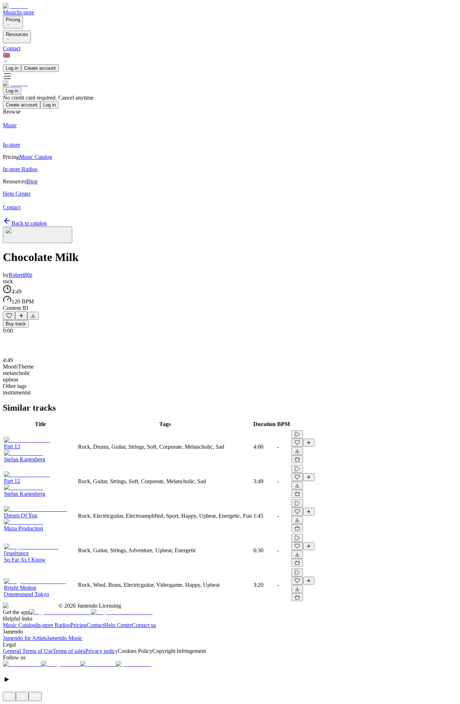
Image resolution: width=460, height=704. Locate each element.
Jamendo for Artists (25, 638)
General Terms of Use (28, 651)
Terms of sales (69, 651)
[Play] (37, 235)
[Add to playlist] (21, 315)
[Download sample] (33, 316)
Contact (11, 48)
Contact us (144, 625)
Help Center (118, 625)
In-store (25, 12)
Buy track (16, 323)
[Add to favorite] (9, 315)
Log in (12, 68)
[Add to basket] (297, 459)
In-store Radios (53, 625)
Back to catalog (29, 223)
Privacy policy (101, 651)
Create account (40, 68)
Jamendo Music (64, 638)
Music (10, 12)
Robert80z (20, 275)
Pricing (13, 19)
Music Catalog (19, 625)
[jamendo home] (15, 6)
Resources (17, 34)
